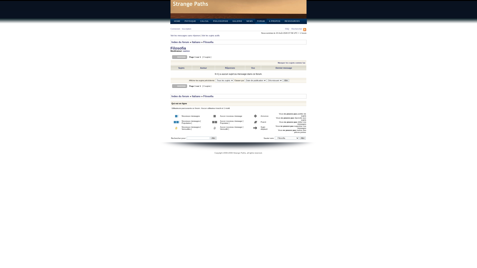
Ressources (292, 21)
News (250, 21)
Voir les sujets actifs (211, 35)
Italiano (196, 42)
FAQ (287, 29)
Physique (190, 21)
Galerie (237, 21)
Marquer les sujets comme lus (291, 63)
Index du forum (180, 42)
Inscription (186, 29)
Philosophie (220, 21)
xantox (186, 51)
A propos (274, 21)
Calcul (204, 21)
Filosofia (208, 42)
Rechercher (296, 29)
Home (177, 21)
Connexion (175, 29)
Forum (261, 21)
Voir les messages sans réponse (185, 35)
